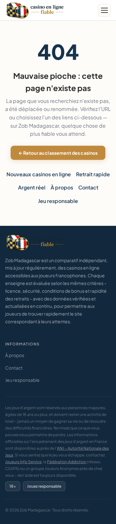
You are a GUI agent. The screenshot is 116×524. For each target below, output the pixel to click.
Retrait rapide (93, 174)
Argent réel (31, 187)
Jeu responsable (58, 201)
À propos (62, 187)
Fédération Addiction (66, 461)
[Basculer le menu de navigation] (104, 10)
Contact (88, 187)
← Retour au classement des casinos (58, 153)
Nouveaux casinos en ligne (38, 174)
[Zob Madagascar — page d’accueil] (35, 10)
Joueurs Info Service (23, 461)
